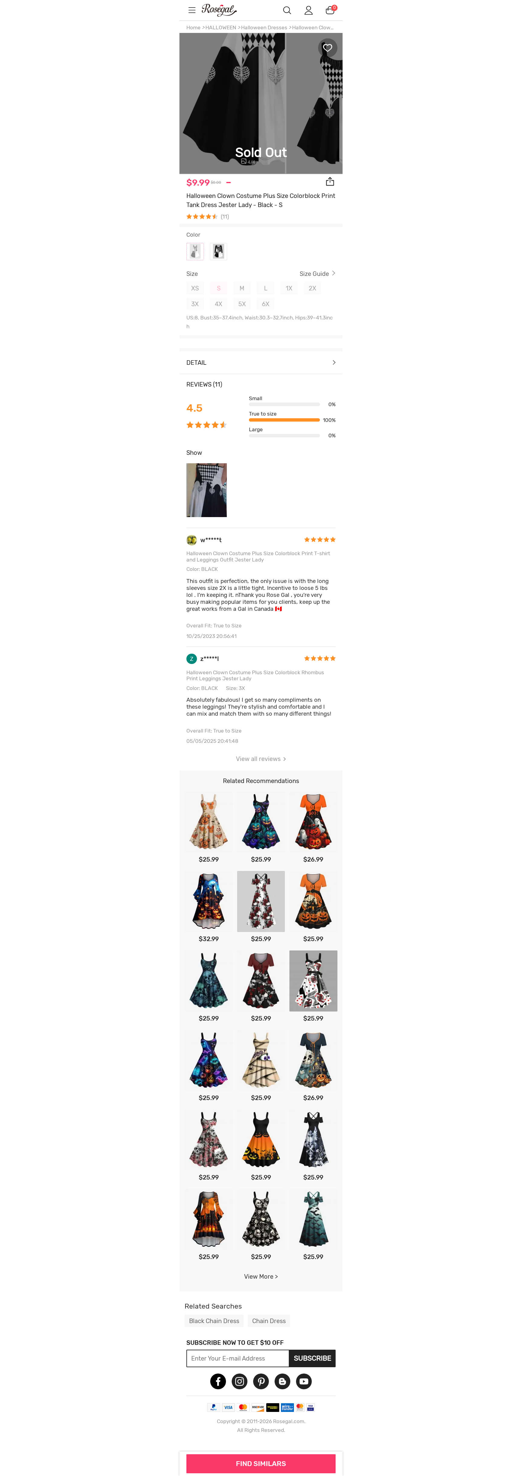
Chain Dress (269, 1321)
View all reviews (258, 758)
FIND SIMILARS (261, 1463)
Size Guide (314, 274)
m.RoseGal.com (225, 10)
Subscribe (312, 1358)
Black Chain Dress (214, 1321)
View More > (261, 1276)
